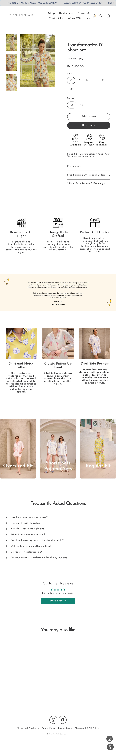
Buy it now (88, 125)
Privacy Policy (65, 728)
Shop (51, 13)
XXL (72, 89)
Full (72, 105)
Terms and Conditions (28, 728)
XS (71, 80)
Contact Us (56, 18)
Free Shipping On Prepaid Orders (86, 175)
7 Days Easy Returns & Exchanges (86, 183)
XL (103, 80)
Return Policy (48, 728)
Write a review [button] (58, 601)
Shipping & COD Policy (87, 728)
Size (69, 74)
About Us (84, 13)
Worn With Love (79, 18)
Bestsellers (66, 13)
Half (82, 105)
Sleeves (71, 98)
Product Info (74, 166)
